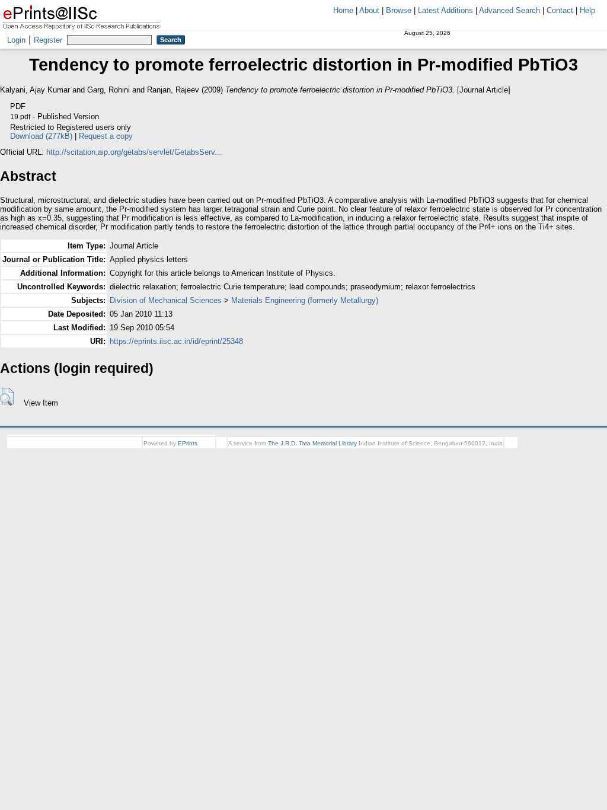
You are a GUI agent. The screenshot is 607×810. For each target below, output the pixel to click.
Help (587, 10)
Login (16, 40)
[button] (7, 397)
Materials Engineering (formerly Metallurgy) (304, 300)
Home (343, 10)
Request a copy (106, 136)
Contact (560, 10)
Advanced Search (509, 10)
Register (48, 40)
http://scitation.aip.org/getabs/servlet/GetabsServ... (134, 152)
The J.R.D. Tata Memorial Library (312, 443)
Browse (398, 10)
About (369, 10)
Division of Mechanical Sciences (166, 300)
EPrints (187, 443)
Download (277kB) (41, 136)
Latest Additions (445, 10)
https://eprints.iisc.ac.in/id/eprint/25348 (176, 341)
